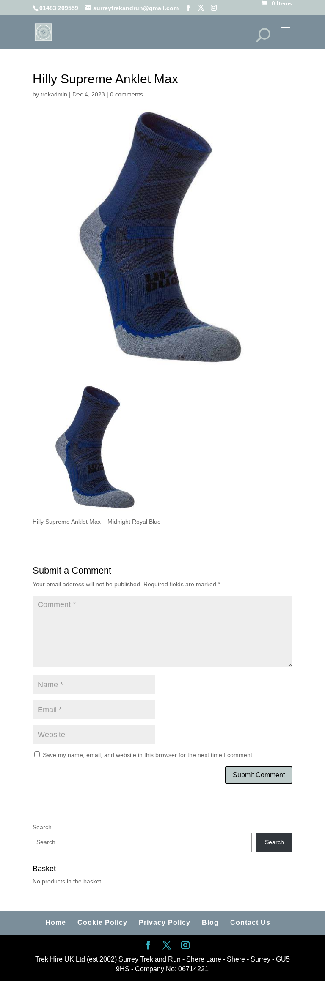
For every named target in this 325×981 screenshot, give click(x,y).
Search (42, 827)
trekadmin (54, 94)
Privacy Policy (164, 922)
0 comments (126, 94)
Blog (210, 922)
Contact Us (250, 922)
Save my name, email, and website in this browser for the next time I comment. (148, 754)
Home (55, 922)
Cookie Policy (102, 922)
